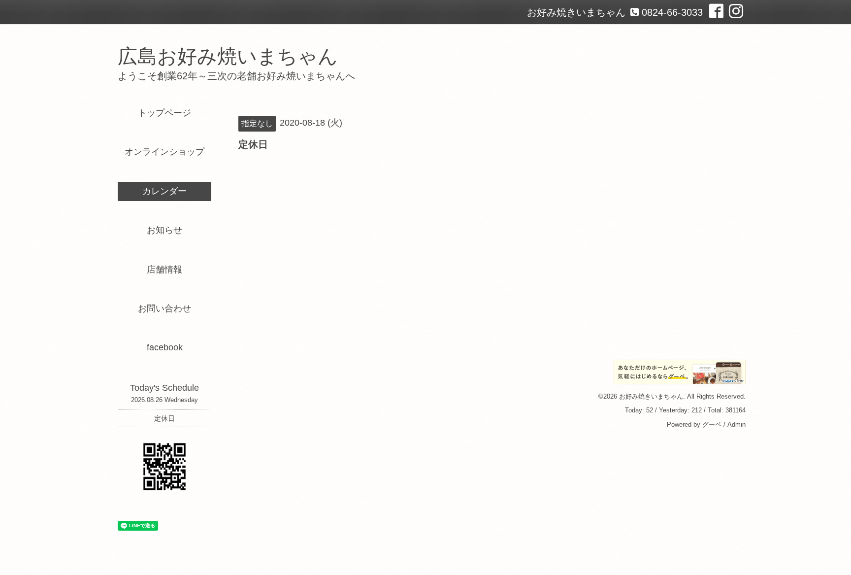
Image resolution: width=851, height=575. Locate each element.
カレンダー (164, 191)
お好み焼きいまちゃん (651, 396)
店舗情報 (164, 269)
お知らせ (164, 230)
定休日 (164, 418)
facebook (165, 347)
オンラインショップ (164, 152)
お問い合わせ (164, 308)
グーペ (711, 424)
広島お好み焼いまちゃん (228, 56)
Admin (736, 424)
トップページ (164, 113)
